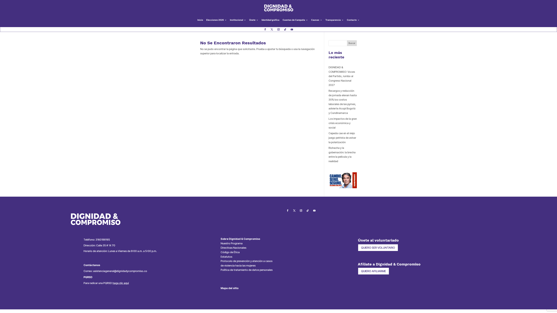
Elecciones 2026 (215, 20)
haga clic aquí (121, 283)
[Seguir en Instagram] (278, 29)
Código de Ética (230, 252)
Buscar (352, 43)
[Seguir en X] (272, 29)
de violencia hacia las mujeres (238, 265)
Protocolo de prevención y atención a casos (246, 261)
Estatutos (226, 256)
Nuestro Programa (232, 243)
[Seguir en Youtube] (292, 29)
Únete (252, 20)
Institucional (236, 20)
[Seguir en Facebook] (265, 29)
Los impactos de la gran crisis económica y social (343, 123)
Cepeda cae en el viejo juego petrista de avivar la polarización (342, 138)
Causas (315, 20)
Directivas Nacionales (233, 247)
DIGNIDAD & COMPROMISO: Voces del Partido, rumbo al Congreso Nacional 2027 (342, 76)
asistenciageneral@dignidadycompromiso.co (120, 271)
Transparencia (333, 20)
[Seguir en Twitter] (294, 210)
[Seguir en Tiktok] (285, 29)
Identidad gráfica (270, 20)
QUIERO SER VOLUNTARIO (378, 247)
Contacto (352, 20)
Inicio (200, 20)
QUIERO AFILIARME (373, 271)
